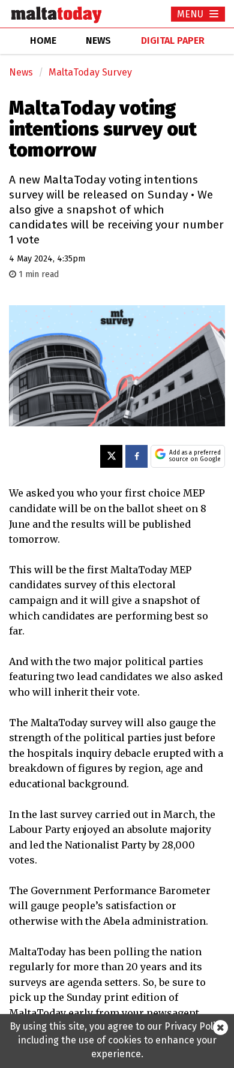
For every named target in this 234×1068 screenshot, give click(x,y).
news (98, 40)
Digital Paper (173, 40)
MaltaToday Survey (90, 72)
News (21, 72)
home (43, 40)
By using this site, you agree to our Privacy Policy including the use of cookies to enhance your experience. (117, 1040)
